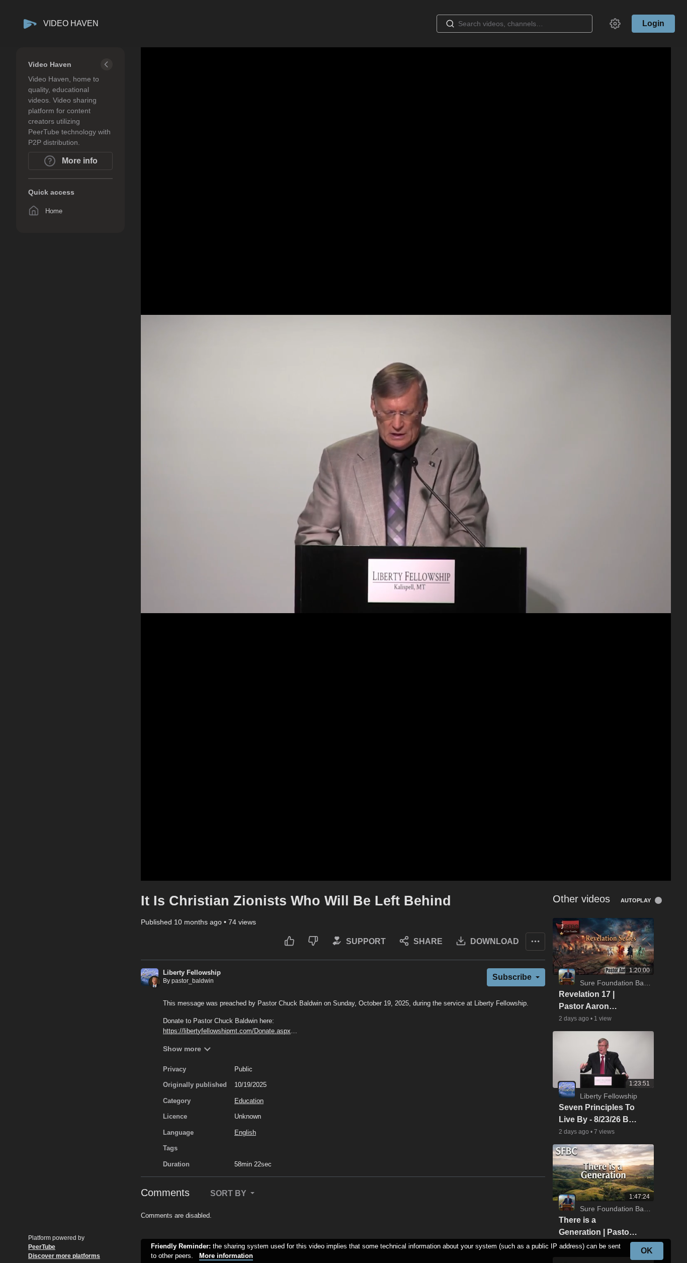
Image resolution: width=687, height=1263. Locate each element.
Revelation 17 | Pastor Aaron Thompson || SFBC (595, 1001)
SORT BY (229, 1193)
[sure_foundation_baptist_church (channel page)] (567, 976)
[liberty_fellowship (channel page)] (567, 1089)
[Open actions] (535, 942)
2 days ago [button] (574, 1018)
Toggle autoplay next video (662, 900)
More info (79, 160)
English (245, 1132)
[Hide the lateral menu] (107, 64)
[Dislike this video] (313, 942)
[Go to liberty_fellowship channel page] (149, 976)
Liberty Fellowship (192, 972)
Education (249, 1101)
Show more (182, 1049)
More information (226, 1255)
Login (653, 23)
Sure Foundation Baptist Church (631, 983)
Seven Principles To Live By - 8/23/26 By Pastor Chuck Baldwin (597, 1114)
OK (647, 1250)
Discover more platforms (64, 1255)
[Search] (450, 24)
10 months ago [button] (199, 922)
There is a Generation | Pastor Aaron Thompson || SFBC (595, 1227)
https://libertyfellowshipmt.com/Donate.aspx (227, 1031)
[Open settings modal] (615, 23)
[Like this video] (289, 942)
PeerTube (41, 1246)
